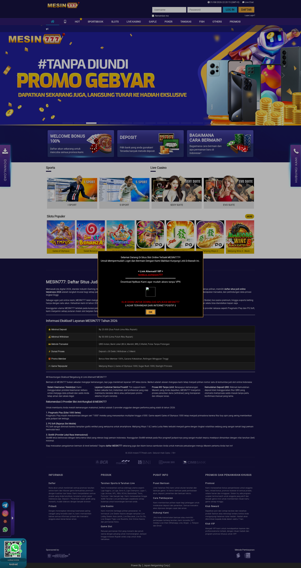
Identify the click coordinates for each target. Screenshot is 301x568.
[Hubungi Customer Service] (15, 550)
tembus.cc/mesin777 (150, 274)
